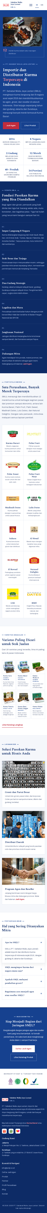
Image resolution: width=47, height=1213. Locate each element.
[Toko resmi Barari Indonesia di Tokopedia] (11, 1131)
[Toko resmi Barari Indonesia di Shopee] (4, 1131)
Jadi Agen (11, 125)
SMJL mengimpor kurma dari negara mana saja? (19, 969)
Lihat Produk (30, 125)
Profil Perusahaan (9, 1185)
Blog (4, 1189)
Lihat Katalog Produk (23, 1057)
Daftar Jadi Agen (23, 1049)
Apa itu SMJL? (12, 942)
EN (42, 5)
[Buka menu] (30, 5)
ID (37, 5)
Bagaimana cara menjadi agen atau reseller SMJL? (19, 993)
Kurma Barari (32, 1123)
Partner (5, 1181)
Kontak (5, 1194)
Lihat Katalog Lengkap (12, 725)
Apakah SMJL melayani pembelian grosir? (16, 981)
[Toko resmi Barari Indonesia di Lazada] (17, 1131)
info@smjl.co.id (8, 1168)
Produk (5, 1177)
